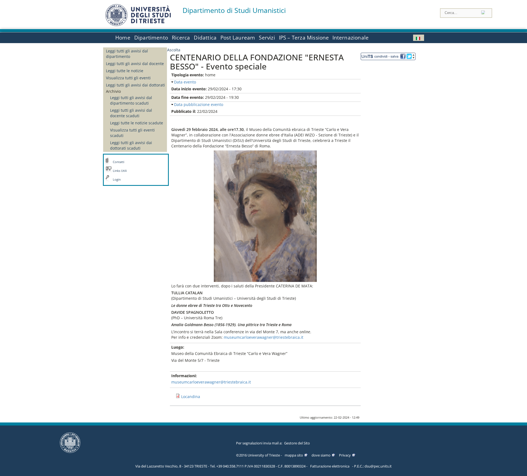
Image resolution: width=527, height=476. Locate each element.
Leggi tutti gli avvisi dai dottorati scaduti (131, 145)
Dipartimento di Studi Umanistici (234, 10)
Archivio (113, 91)
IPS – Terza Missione (304, 37)
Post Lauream (237, 37)
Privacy (345, 455)
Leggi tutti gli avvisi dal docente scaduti (131, 113)
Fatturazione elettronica (329, 466)
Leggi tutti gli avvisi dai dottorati (135, 85)
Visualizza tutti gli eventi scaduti (132, 132)
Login (117, 179)
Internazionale (350, 37)
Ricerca (181, 37)
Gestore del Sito (297, 443)
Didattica (205, 37)
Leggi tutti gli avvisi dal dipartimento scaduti (131, 100)
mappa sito (294, 455)
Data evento (185, 82)
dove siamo (321, 455)
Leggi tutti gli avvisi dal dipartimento (127, 53)
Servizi (267, 37)
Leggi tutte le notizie (124, 70)
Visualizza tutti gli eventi (128, 77)
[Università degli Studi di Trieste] (138, 24)
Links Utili (120, 171)
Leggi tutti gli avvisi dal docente (135, 63)
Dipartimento (151, 37)
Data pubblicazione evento (198, 104)
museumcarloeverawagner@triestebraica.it (263, 337)
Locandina (190, 396)
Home (122, 37)
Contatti (118, 162)
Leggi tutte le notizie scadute (136, 122)
